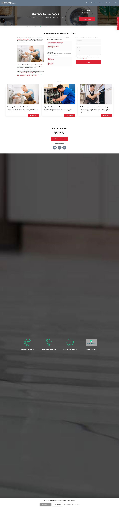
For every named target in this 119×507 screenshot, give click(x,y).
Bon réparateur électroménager (53, 45)
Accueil (87, 2)
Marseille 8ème (50, 63)
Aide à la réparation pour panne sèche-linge (55, 42)
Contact (115, 2)
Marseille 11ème (51, 60)
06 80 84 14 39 (87, 13)
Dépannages (101, 2)
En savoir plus (33, 115)
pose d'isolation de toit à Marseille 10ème (26, 72)
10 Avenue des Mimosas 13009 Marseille (87, 15)
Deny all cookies (57, 504)
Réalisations (109, 2)
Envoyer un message (59, 138)
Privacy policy (76, 504)
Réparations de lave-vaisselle (52, 107)
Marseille (49, 58)
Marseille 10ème (36, 26)
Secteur (30, 26)
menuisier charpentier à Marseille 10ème (28, 69)
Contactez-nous (87, 19)
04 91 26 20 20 (87, 11)
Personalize (68, 504)
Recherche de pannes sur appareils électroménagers (94, 107)
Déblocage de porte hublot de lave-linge (18, 107)
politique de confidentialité (83, 58)
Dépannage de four (51, 47)
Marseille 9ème (50, 64)
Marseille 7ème (50, 62)
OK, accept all (46, 504)
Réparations (94, 2)
